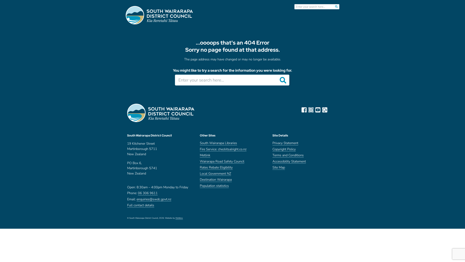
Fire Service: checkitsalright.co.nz (223, 149)
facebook (304, 109)
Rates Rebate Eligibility (216, 168)
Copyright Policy (284, 149)
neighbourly (324, 109)
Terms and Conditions (288, 155)
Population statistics (214, 186)
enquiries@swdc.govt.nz (154, 199)
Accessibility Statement (289, 162)
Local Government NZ (215, 174)
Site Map (278, 168)
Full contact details (140, 205)
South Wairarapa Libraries (218, 143)
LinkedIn (331, 109)
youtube (317, 109)
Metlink (205, 155)
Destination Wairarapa (216, 180)
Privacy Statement (285, 143)
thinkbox (179, 218)
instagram (311, 109)
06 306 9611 (148, 193)
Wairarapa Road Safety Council (222, 162)
